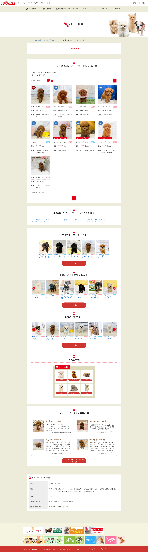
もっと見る (74, 263)
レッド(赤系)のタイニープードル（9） (41, 219)
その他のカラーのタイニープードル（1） (96, 221)
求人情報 (133, 3)
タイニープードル (49, 40)
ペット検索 (37, 40)
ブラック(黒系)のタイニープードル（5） (69, 219)
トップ (30, 40)
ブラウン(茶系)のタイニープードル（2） (41, 221)
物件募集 (142, 3)
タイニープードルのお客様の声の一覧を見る (74, 461)
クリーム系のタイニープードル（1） (68, 221)
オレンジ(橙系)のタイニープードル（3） (96, 219)
